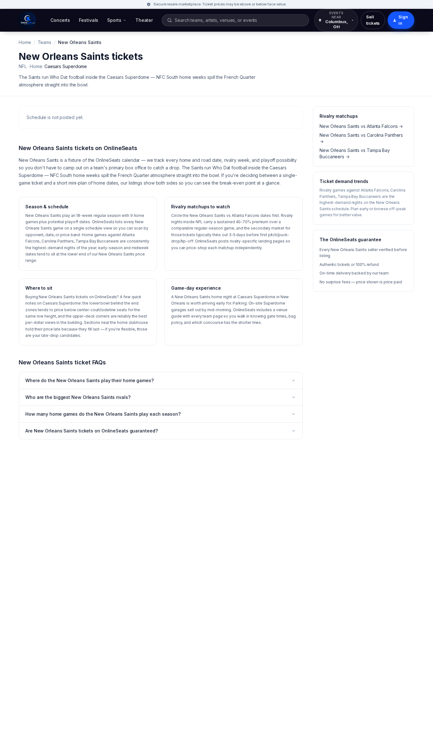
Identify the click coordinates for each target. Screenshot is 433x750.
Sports (114, 20)
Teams (45, 42)
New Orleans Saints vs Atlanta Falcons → (361, 126)
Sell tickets (373, 20)
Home (25, 42)
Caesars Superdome (65, 66)
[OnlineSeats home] (27, 20)
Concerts (60, 20)
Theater (144, 20)
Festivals (88, 20)
